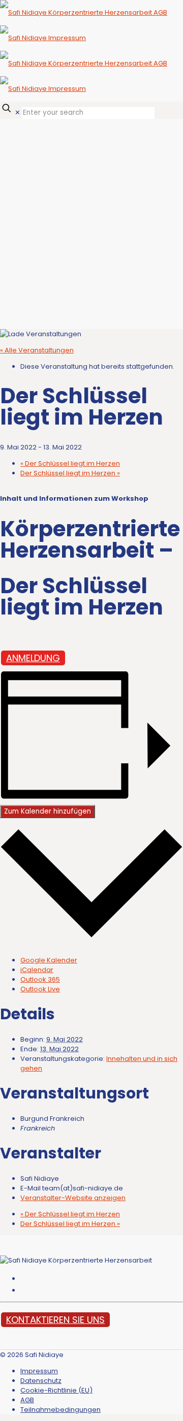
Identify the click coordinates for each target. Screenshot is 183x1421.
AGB (27, 1400)
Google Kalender (48, 960)
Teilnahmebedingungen (60, 1409)
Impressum (39, 1371)
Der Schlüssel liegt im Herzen (70, 463)
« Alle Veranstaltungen (37, 350)
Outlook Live (40, 989)
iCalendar (36, 970)
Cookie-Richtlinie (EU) (56, 1390)
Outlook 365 (40, 979)
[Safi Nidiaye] (83, 50)
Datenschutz (41, 1380)
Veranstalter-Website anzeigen (73, 1198)
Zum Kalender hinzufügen (47, 811)
